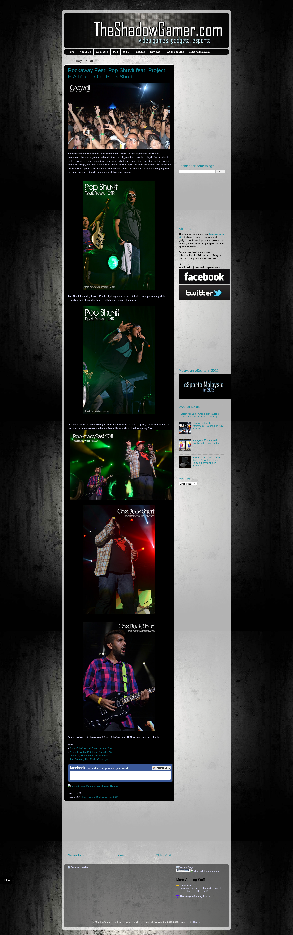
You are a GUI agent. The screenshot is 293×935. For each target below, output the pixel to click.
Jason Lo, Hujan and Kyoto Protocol (88, 755)
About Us (85, 51)
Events (91, 797)
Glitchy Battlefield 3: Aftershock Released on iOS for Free (208, 426)
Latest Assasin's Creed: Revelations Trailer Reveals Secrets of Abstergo (199, 415)
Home (70, 51)
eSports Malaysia (199, 51)
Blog (83, 797)
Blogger (197, 922)
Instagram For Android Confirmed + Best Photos (206, 441)
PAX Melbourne (174, 51)
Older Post (163, 855)
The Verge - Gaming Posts (195, 896)
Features (140, 51)
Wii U (126, 51)
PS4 (115, 51)
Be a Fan (161, 768)
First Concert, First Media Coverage (88, 759)
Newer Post (76, 855)
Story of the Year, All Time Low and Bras (90, 748)
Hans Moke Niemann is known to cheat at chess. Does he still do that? (200, 889)
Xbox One (102, 51)
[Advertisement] (119, 827)
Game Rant (186, 885)
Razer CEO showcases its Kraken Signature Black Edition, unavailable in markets (206, 461)
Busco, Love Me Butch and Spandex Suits (91, 752)
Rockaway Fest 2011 (107, 797)
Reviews (155, 51)
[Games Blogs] (184, 867)
